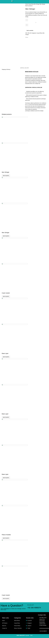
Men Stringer (37, 4)
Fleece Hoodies (6, 534)
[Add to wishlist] (9, 169)
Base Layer (5, 353)
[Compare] (3, 169)
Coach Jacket (6, 293)
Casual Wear (31, 4)
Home (26, 4)
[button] (47, 2)
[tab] (24, 68)
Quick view (6, 169)
